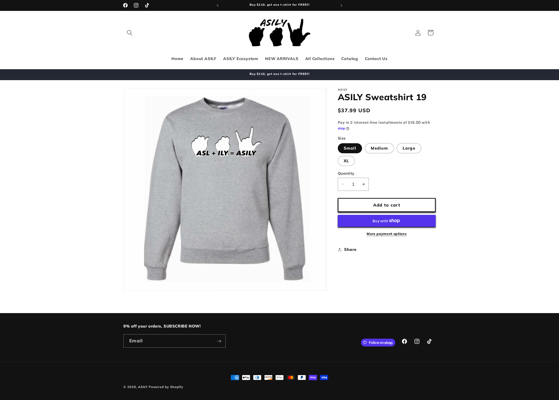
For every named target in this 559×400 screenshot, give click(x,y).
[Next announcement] (341, 5)
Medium (379, 148)
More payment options (387, 233)
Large (409, 148)
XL (346, 160)
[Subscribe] (219, 341)
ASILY (143, 387)
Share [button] (350, 249)
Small (350, 148)
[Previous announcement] (218, 5)
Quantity (346, 173)
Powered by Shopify (166, 387)
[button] (129, 32)
